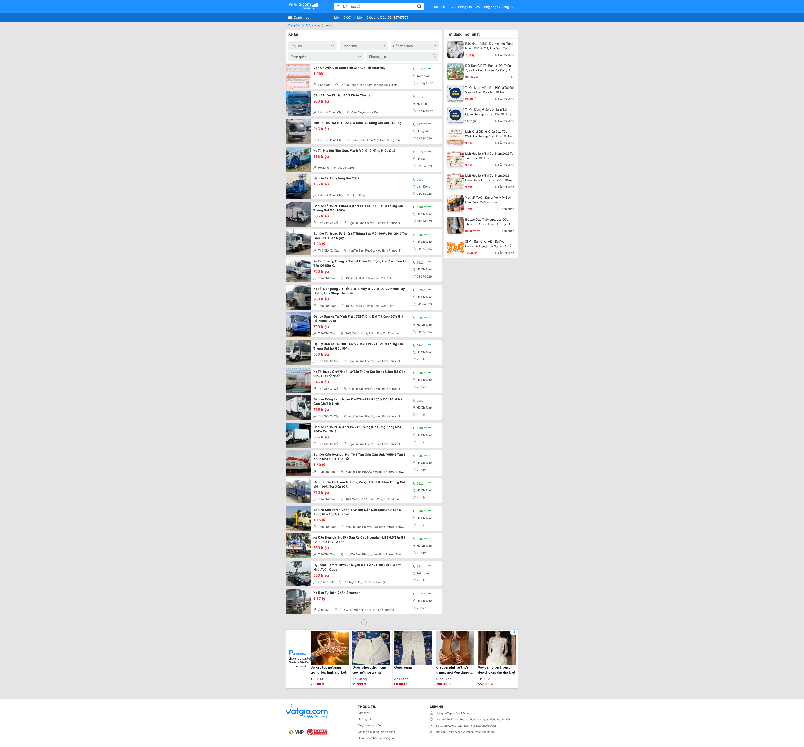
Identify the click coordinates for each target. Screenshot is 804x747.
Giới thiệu (364, 713)
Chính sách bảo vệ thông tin (376, 738)
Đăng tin (439, 6)
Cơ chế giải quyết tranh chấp (376, 731)
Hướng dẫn (365, 719)
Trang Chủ (294, 25)
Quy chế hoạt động (370, 725)
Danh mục (301, 17)
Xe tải (329, 25)
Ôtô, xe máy (313, 25)
